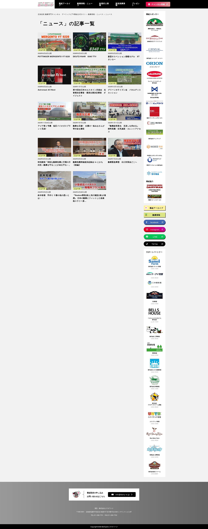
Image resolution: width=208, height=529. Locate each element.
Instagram (154, 229)
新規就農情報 (120, 4)
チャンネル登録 (158, 4)
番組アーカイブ (64, 4)
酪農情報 (156, 215)
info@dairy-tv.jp (122, 494)
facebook (154, 222)
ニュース (42, 50)
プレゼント (136, 4)
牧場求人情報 (104, 4)
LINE (155, 236)
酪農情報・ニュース (85, 4)
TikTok (155, 244)
